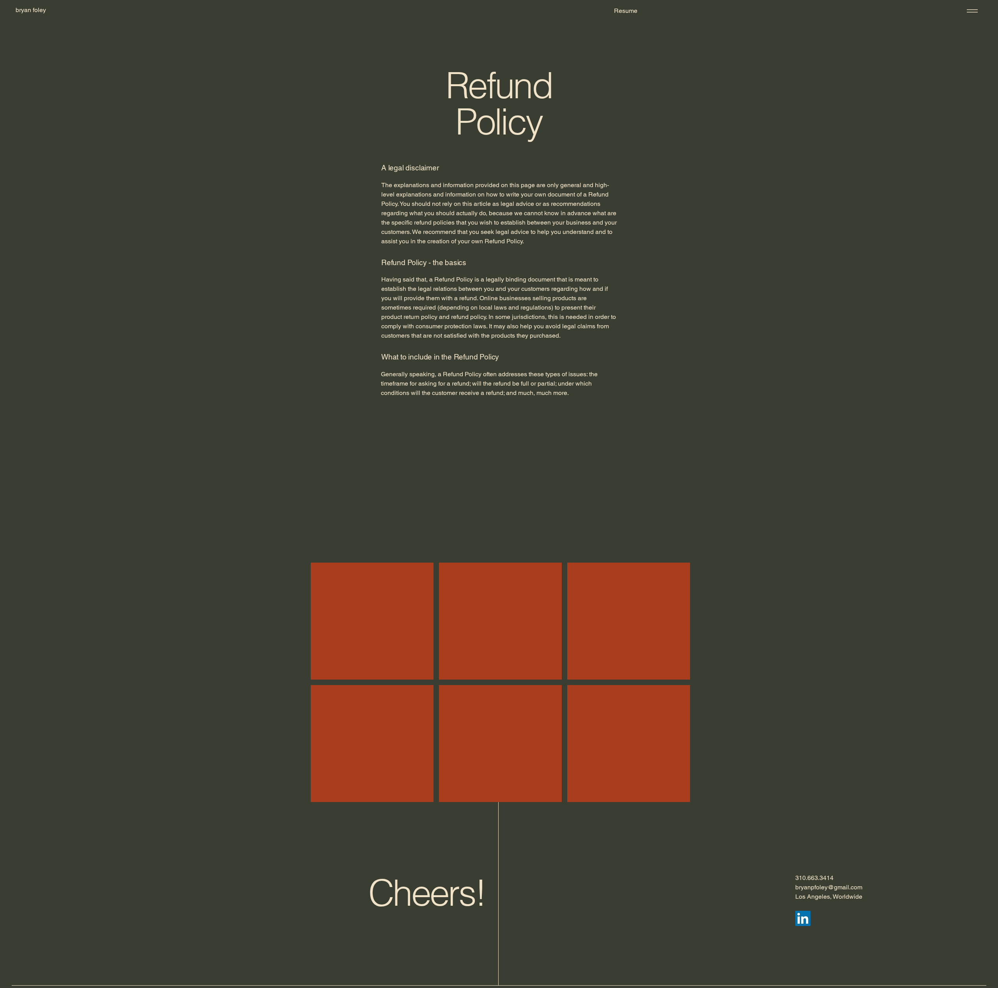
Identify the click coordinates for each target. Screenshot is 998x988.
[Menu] (971, 11)
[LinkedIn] (802, 918)
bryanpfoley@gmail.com (828, 887)
